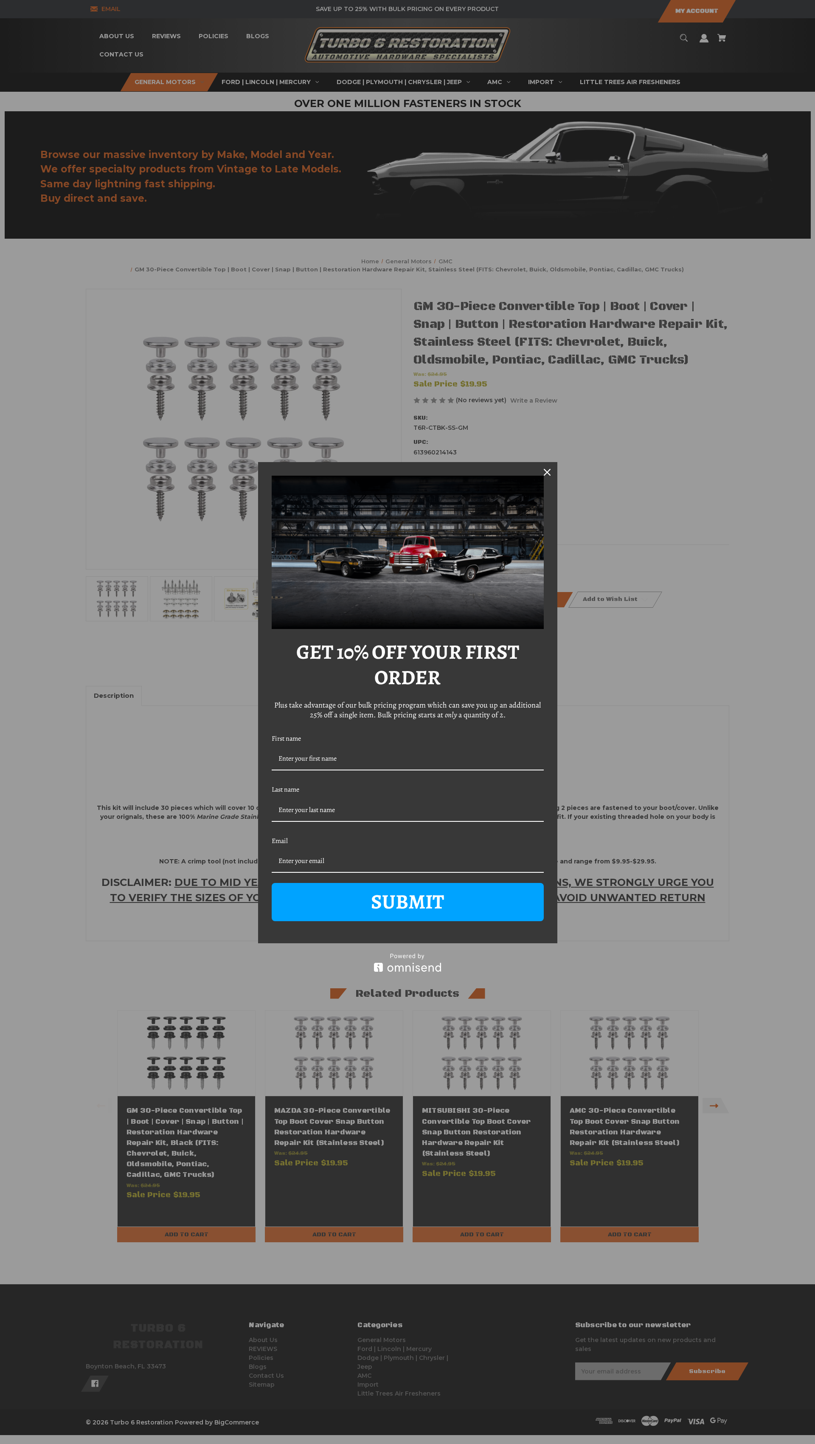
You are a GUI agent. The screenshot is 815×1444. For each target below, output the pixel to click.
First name (286, 738)
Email (280, 841)
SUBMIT (407, 902)
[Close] (547, 472)
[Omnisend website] (407, 962)
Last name (285, 789)
